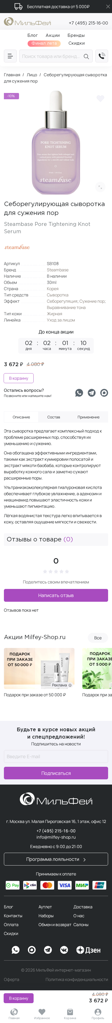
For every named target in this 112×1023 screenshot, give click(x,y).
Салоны (81, 924)
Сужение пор (91, 301)
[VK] (64, 950)
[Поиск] (87, 56)
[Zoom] (100, 187)
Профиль (98, 1018)
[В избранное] (100, 98)
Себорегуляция (62, 301)
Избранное (42, 1018)
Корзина (70, 1018)
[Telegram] (92, 393)
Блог (8, 907)
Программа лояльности (53, 859)
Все (98, 638)
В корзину (18, 998)
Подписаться (56, 773)
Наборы (46, 916)
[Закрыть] (108, 6)
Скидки (11, 933)
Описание (21, 416)
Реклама (60, 684)
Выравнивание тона (66, 307)
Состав (53, 416)
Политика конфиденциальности (77, 979)
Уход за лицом (61, 320)
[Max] (32, 950)
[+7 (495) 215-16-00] (101, 56)
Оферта (11, 979)
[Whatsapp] (79, 393)
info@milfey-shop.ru (56, 837)
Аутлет (45, 907)
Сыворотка (58, 295)
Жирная (54, 314)
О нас (78, 916)
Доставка (82, 907)
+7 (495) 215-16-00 (88, 23)
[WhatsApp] (16, 950)
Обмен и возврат (55, 924)
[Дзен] (88, 950)
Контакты (13, 916)
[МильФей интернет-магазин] (27, 21)
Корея (53, 288)
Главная (14, 1018)
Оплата (11, 924)
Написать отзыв (56, 595)
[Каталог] (10, 56)
